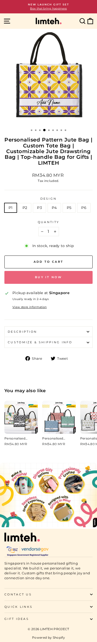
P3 (39, 208)
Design (48, 198)
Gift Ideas (16, 619)
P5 (69, 208)
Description (22, 331)
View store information (29, 307)
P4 (54, 208)
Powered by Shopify (48, 637)
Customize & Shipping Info (40, 342)
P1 (11, 208)
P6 (83, 208)
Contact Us (18, 594)
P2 (25, 208)
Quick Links (18, 607)
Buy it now (48, 277)
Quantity (48, 222)
